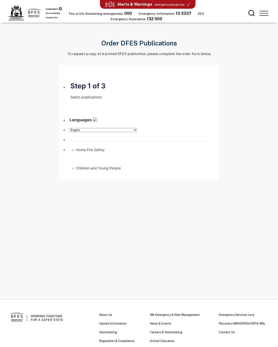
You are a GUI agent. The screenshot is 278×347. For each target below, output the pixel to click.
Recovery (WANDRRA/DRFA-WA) (242, 323)
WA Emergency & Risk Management (175, 315)
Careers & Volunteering (166, 332)
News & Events (160, 323)
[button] (263, 13)
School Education (162, 341)
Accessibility (53, 13)
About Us (105, 315)
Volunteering (108, 332)
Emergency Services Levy (236, 315)
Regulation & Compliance (117, 341)
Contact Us (52, 17)
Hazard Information (113, 323)
